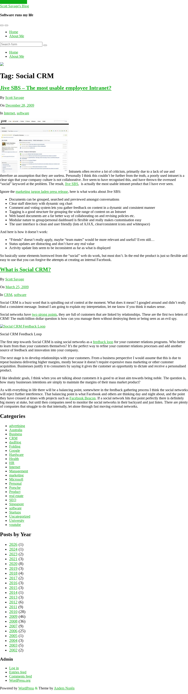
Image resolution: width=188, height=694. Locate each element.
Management (18, 471)
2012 (13, 602)
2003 (13, 645)
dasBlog (15, 442)
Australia (15, 430)
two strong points (44, 314)
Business (15, 434)
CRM (8, 295)
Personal (15, 483)
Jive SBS (71, 184)
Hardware (16, 455)
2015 (13, 587)
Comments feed (20, 676)
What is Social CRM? (25, 269)
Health (14, 459)
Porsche (15, 488)
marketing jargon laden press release (42, 192)
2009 (13, 616)
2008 (13, 621)
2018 (13, 573)
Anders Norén (64, 688)
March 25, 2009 (17, 287)
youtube (15, 525)
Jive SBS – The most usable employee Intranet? (55, 88)
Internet (9, 113)
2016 (13, 583)
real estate (16, 496)
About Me (16, 36)
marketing (16, 475)
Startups (15, 512)
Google (14, 450)
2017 (13, 578)
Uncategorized (19, 516)
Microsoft (16, 479)
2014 (13, 592)
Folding (14, 446)
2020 (13, 563)
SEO (12, 500)
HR (11, 463)
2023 (13, 554)
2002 (13, 650)
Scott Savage (14, 98)
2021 (13, 559)
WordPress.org (19, 680)
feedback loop (103, 342)
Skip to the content (13, 2)
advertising (17, 426)
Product (14, 492)
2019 (13, 568)
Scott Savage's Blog (14, 6)
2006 (13, 631)
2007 (13, 626)
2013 (13, 597)
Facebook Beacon (82, 398)
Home (13, 32)
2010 (13, 611)
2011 (13, 607)
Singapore (16, 504)
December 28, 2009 (20, 105)
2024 (13, 549)
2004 (13, 640)
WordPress (26, 688)
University (16, 520)
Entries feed (17, 672)
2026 (13, 544)
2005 (13, 635)
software (23, 113)
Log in (14, 668)
